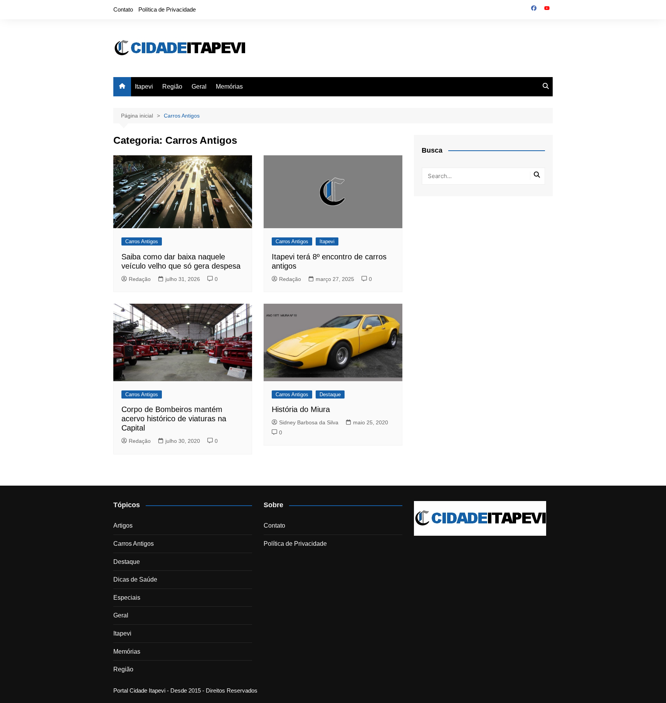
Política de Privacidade (167, 9)
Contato (123, 9)
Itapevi (144, 86)
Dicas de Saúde (135, 579)
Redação (140, 279)
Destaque (330, 394)
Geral (199, 86)
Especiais (126, 597)
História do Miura (301, 409)
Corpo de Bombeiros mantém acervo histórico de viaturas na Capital (173, 418)
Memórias (229, 86)
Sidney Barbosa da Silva (308, 422)
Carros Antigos (141, 241)
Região (172, 86)
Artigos (123, 525)
